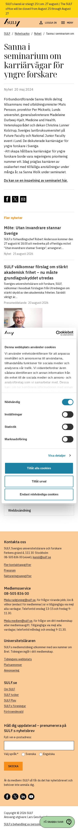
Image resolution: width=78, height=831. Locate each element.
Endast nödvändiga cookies (39, 494)
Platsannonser (13, 665)
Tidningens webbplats (18, 659)
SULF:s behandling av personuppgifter (27, 824)
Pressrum (10, 570)
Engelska (49, 754)
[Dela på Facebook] (7, 199)
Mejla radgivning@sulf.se (20, 600)
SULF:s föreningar (15, 706)
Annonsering (11, 670)
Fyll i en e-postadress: (18, 737)
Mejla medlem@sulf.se (18, 621)
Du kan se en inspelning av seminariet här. (36, 180)
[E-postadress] (23, 199)
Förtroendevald (13, 711)
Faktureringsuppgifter (18, 576)
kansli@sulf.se (42, 557)
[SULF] (12, 22)
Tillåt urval (39, 481)
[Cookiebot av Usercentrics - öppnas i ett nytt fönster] (56, 333)
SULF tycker (11, 695)
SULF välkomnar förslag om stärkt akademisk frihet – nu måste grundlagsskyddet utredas (36, 272)
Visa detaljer (57, 455)
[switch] (67, 414)
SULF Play (10, 700)
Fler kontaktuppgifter (17, 565)
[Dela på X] (15, 199)
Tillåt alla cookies (39, 468)
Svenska (31, 754)
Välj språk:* (11, 754)
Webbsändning (19, 510)
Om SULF (9, 689)
